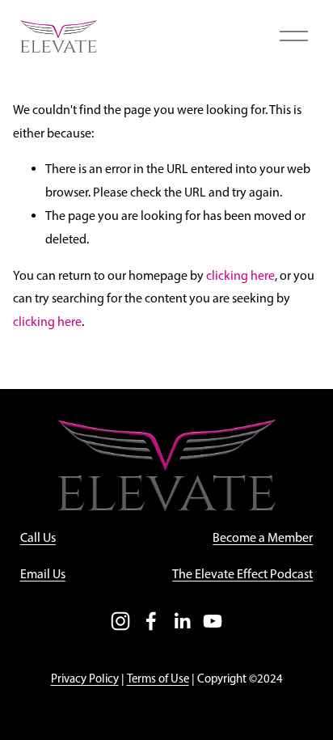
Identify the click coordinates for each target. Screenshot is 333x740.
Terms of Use (158, 678)
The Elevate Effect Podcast (242, 573)
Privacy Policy (85, 678)
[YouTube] (212, 621)
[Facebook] (151, 621)
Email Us (42, 573)
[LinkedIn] (182, 621)
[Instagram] (120, 621)
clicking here (240, 275)
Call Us (38, 537)
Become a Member (263, 537)
